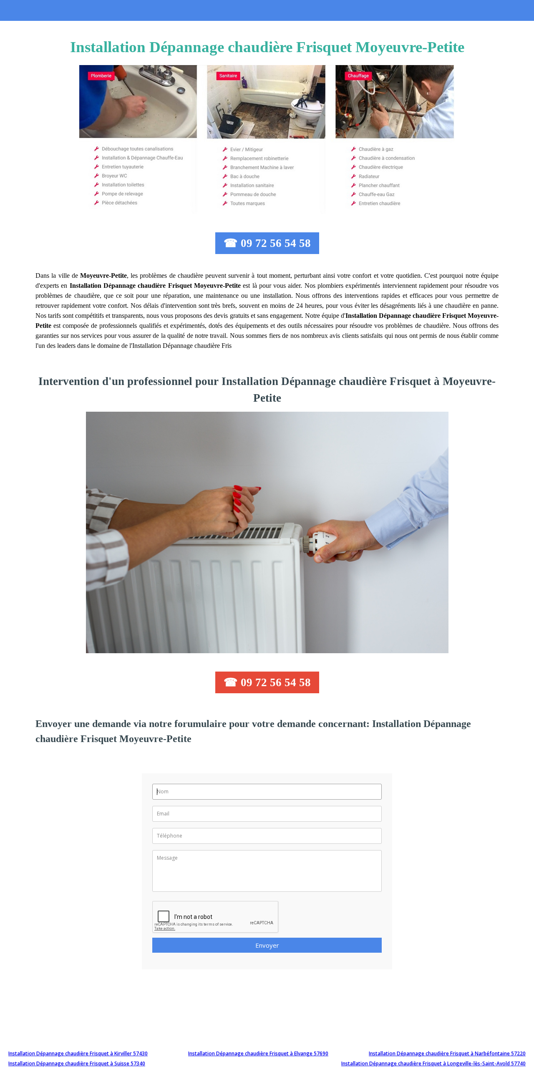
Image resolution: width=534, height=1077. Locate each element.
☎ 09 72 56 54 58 (267, 243)
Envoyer (267, 945)
